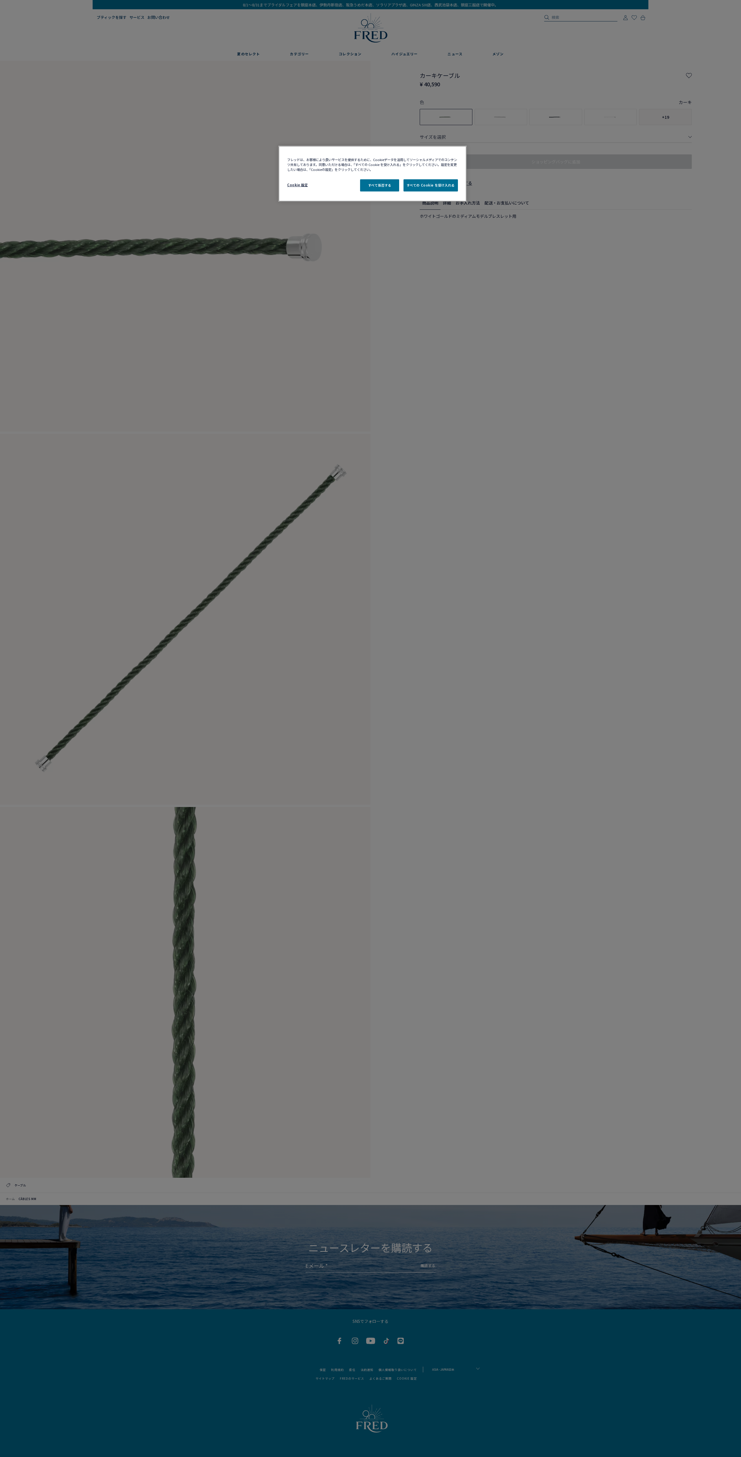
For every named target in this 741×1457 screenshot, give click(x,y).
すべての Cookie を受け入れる (431, 185)
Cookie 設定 (297, 184)
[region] (372, 174)
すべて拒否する (379, 185)
